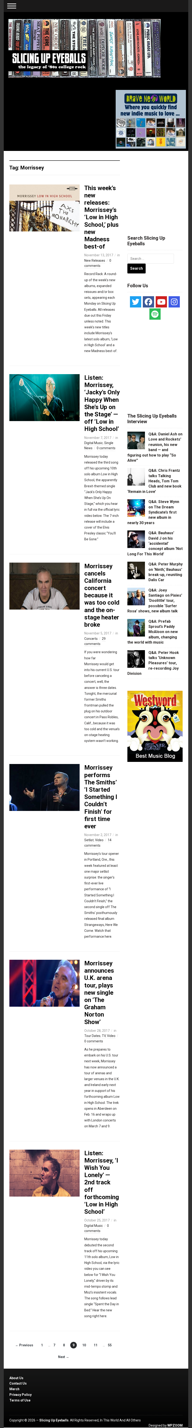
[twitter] (135, 301)
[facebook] (148, 301)
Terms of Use (19, 1400)
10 (84, 1345)
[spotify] (155, 314)
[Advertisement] (159, 187)
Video (99, 840)
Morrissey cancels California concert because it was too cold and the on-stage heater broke (101, 595)
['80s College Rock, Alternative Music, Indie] (84, 48)
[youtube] (161, 301)
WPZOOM (175, 1425)
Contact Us (18, 1383)
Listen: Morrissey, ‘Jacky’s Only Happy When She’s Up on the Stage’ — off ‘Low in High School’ (102, 403)
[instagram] (174, 301)
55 (110, 1345)
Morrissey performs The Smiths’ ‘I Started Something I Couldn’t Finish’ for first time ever (100, 797)
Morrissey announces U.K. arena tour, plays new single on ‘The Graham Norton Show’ (99, 992)
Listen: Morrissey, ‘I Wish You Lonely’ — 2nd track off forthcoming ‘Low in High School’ (101, 1182)
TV (104, 1036)
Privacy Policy (20, 1395)
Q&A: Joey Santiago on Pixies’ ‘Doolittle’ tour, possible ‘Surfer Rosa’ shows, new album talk (154, 601)
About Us (16, 1378)
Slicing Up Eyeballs (54, 1420)
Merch (14, 1389)
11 (95, 1345)
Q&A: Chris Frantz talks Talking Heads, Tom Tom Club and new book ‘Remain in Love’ (154, 481)
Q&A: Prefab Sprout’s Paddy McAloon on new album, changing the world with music (152, 632)
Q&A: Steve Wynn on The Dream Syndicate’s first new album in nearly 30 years (153, 512)
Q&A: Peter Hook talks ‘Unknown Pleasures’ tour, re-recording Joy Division (153, 663)
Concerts (91, 639)
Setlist (89, 840)
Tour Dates (92, 1036)
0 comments (106, 448)
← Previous (24, 1345)
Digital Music (93, 443)
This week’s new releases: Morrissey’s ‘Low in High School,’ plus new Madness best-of (101, 217)
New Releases (94, 260)
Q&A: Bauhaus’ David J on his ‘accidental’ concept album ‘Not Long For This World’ (155, 543)
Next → (63, 1357)
